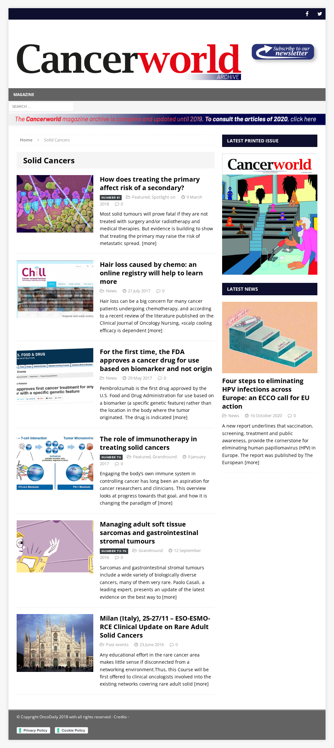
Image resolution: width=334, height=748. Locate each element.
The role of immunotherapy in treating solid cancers (148, 443)
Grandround (165, 457)
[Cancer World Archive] (129, 58)
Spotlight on (163, 197)
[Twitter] (320, 14)
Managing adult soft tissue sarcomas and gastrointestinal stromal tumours (149, 532)
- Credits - (120, 717)
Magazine (23, 94)
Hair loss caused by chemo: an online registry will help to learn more (151, 273)
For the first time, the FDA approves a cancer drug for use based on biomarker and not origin (156, 360)
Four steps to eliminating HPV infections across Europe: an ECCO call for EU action (266, 393)
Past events (117, 644)
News (111, 291)
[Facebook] (307, 14)
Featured (141, 197)
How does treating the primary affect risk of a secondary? (150, 183)
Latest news (242, 289)
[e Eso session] (282, 61)
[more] (149, 243)
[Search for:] (41, 106)
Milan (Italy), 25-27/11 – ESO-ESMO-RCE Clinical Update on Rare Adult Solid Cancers (155, 627)
